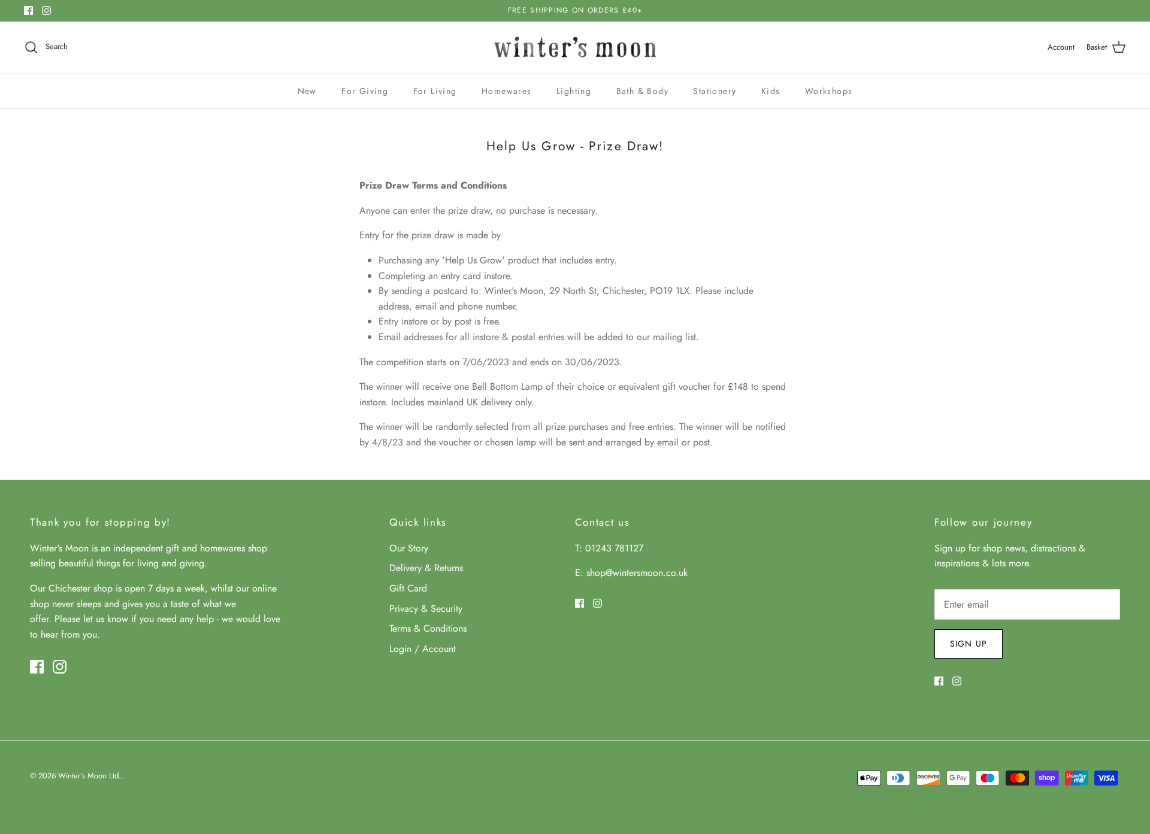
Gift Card (408, 588)
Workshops (829, 91)
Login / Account (422, 649)
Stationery (714, 91)
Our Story (408, 548)
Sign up (968, 644)
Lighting (573, 91)
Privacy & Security (425, 608)
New (307, 91)
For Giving (364, 91)
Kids (770, 91)
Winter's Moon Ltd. (89, 775)
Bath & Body (642, 91)
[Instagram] (46, 10)
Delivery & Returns (426, 568)
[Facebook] (28, 10)
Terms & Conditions (428, 628)
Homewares (507, 91)
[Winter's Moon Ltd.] (575, 48)
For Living (435, 91)
